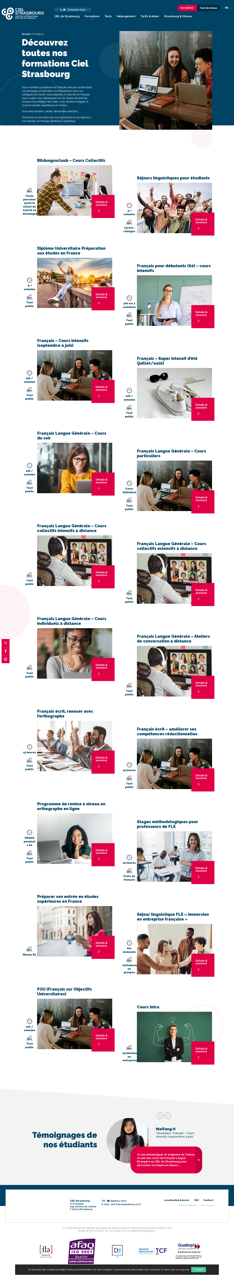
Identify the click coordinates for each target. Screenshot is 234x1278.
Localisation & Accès (176, 1200)
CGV (196, 1200)
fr (227, 7)
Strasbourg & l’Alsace (178, 16)
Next (168, 1115)
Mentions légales (187, 1205)
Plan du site (207, 1205)
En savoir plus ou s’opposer (175, 1269)
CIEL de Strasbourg (66, 16)
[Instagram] (6, 659)
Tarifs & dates (150, 16)
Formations (92, 16)
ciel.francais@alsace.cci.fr (126, 1204)
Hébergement (126, 16)
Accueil (26, 34)
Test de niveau (208, 8)
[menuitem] (67, 13)
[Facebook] (6, 651)
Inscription (187, 8)
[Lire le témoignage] (198, 1160)
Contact (208, 1200)
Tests (108, 16)
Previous (160, 1115)
